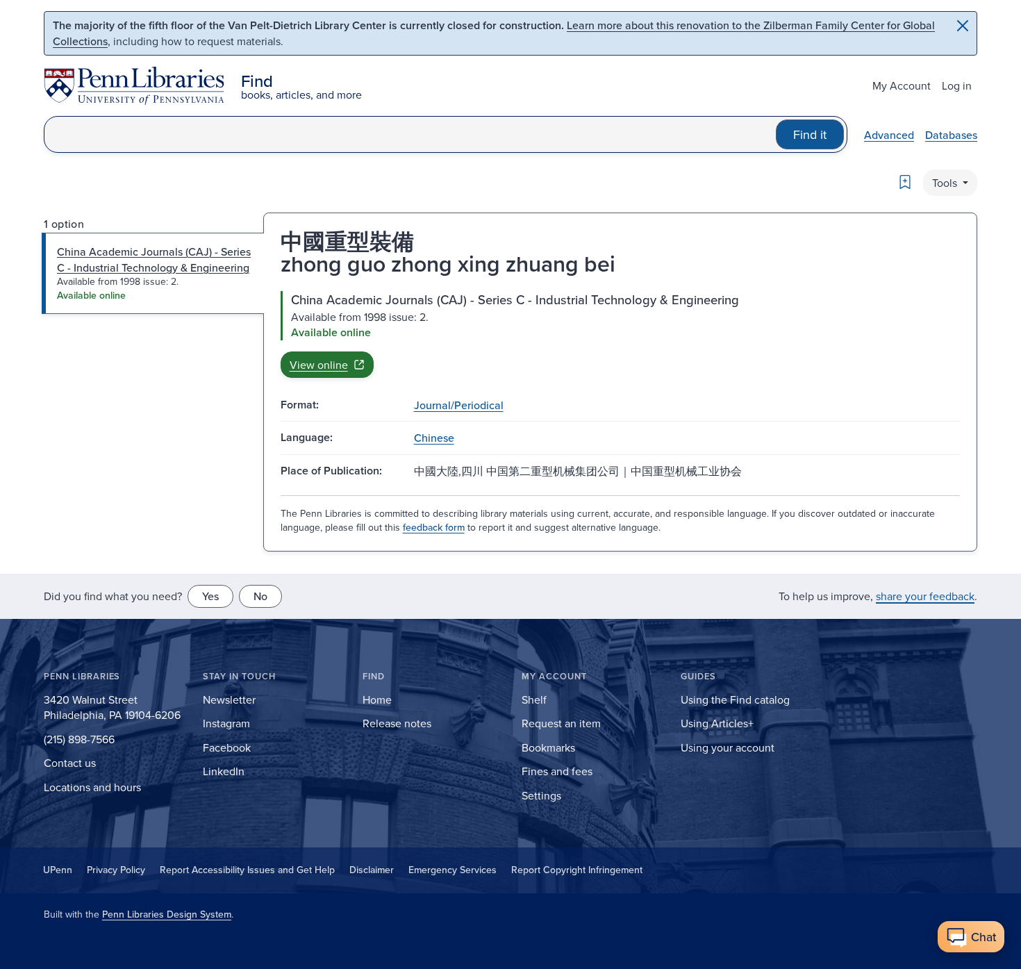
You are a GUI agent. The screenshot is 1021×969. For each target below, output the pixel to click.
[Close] (963, 26)
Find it (810, 134)
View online (319, 364)
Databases (951, 134)
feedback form (434, 527)
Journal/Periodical (459, 405)
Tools (946, 182)
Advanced (889, 134)
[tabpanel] (620, 334)
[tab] (153, 273)
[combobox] (410, 134)
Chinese (434, 437)
